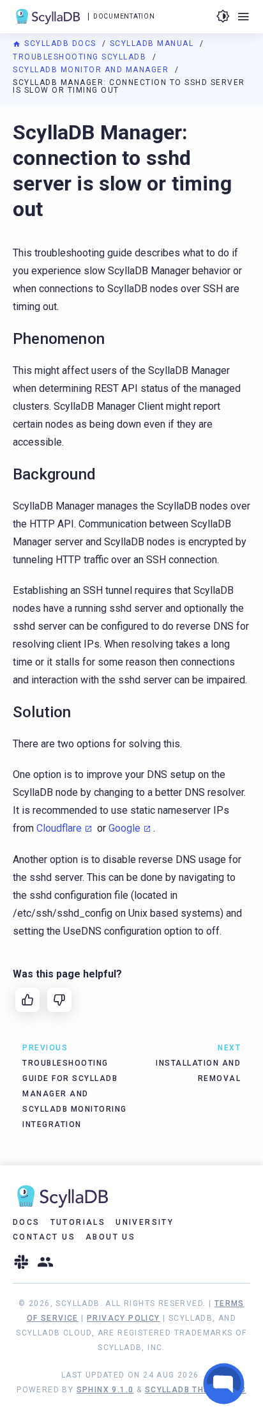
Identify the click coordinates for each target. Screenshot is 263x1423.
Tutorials (78, 1222)
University (145, 1222)
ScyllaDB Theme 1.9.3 (195, 1389)
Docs (26, 1222)
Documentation (123, 16)
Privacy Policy (123, 1318)
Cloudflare (59, 828)
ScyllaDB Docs (60, 43)
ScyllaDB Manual (153, 43)
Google (124, 828)
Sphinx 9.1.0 (105, 1389)
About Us (110, 1236)
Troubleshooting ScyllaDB (81, 56)
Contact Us (44, 1236)
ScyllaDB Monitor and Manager (92, 69)
